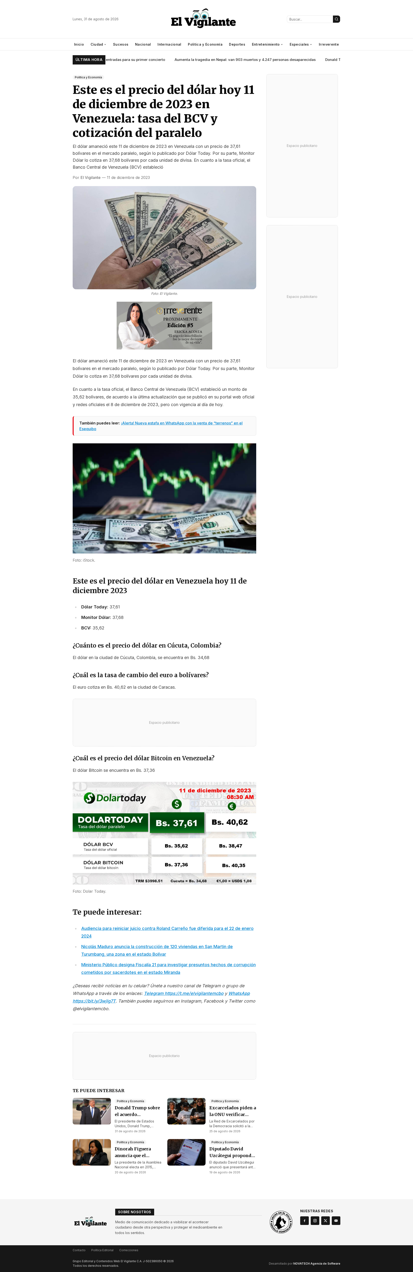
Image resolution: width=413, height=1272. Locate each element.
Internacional (169, 44)
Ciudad (97, 44)
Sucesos (120, 44)
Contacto (79, 1250)
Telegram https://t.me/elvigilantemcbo (183, 993)
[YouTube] (336, 1220)
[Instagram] (315, 1220)
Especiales (299, 44)
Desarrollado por (304, 1263)
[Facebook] (304, 1220)
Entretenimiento (266, 44)
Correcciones (128, 1250)
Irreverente (329, 44)
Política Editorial (102, 1250)
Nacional (143, 44)
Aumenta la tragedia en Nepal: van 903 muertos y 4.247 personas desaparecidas (223, 59)
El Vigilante (91, 177)
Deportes (237, 44)
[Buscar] (336, 19)
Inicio (79, 44)
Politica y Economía (205, 44)
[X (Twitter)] (325, 1220)
